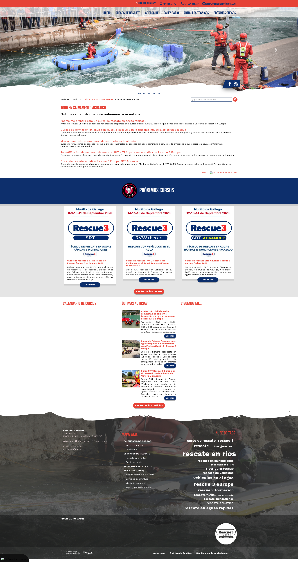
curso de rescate (201, 440)
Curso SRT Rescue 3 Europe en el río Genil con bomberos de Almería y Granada (158, 373)
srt (232, 464)
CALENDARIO (171, 13)
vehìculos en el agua (213, 477)
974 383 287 (84, 441)
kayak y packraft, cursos (138, 487)
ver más (170, 336)
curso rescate (226, 495)
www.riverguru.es (72, 449)
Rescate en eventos (136, 458)
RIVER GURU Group (134, 470)
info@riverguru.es (72, 446)
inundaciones (219, 464)
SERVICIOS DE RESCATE (137, 453)
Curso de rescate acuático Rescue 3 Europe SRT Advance (99, 161)
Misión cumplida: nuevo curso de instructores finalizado (98, 141)
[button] (22, 50)
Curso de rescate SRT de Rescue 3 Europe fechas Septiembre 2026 (86, 261)
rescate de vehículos (218, 473)
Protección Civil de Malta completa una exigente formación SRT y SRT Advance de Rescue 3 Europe (158, 315)
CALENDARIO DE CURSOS (137, 441)
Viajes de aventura (135, 483)
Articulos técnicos (196, 13)
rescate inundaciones (219, 498)
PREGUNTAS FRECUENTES (138, 466)
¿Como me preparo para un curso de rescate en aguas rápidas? (103, 120)
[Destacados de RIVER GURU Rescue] (149, 50)
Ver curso (90, 284)
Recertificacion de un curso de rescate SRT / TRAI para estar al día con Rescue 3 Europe (121, 152)
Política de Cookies (181, 553)
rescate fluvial (205, 495)
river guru (220, 446)
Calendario (131, 449)
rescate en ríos (209, 454)
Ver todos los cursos (149, 291)
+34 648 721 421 (169, 4)
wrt (231, 446)
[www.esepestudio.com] (88, 553)
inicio (107, 13)
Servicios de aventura (137, 479)
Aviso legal (159, 553)
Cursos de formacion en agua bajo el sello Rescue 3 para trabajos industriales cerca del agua (123, 129)
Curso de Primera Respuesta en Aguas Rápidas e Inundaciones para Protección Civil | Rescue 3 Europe (158, 345)
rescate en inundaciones (216, 461)
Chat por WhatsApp (147, 3)
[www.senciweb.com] (72, 553)
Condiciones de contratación (212, 553)
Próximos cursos (225, 13)
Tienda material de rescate (140, 474)
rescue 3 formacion (216, 490)
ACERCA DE (152, 13)
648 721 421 (101, 441)
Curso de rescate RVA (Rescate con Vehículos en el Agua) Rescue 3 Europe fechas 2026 (147, 263)
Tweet (204, 173)
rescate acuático (220, 503)
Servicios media (134, 462)
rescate (201, 445)
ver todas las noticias (149, 405)
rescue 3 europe (214, 484)
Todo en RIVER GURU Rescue (98, 99)
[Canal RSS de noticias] (236, 84)
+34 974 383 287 (191, 4)
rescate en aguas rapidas (209, 508)
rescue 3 (226, 440)
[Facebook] (229, 84)
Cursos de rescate (127, 13)
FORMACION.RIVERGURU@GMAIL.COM (220, 4)
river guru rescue (220, 468)
